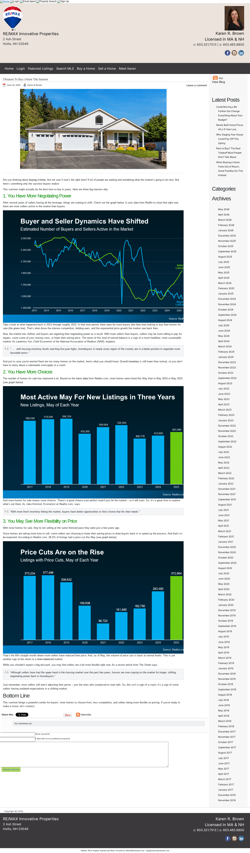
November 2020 (227, 552)
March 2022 (224, 473)
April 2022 (223, 467)
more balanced (45, 659)
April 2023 (223, 404)
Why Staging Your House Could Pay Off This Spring (229, 139)
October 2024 (225, 309)
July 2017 (223, 758)
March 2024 (225, 346)
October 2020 (225, 557)
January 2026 (225, 230)
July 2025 (223, 261)
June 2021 (224, 515)
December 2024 (227, 298)
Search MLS (65, 68)
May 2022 (223, 462)
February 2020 (226, 599)
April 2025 (223, 277)
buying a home (37, 179)
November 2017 (227, 736)
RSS (221, 78)
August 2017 (225, 752)
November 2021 (227, 494)
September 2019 (227, 626)
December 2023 (227, 362)
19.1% (52, 537)
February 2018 (226, 726)
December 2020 (227, 547)
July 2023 (223, 388)
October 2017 (225, 742)
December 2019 (227, 610)
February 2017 (226, 784)
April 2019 (223, 652)
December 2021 (227, 488)
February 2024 (226, 351)
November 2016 (227, 800)
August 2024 (225, 320)
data (85, 378)
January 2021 (225, 541)
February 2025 (226, 288)
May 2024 (223, 335)
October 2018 (225, 684)
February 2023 (226, 414)
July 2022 (223, 451)
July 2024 (223, 325)
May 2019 (223, 647)
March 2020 (225, 594)
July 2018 (223, 699)
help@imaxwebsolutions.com (157, 850)
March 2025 (224, 283)
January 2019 (225, 668)
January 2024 (226, 356)
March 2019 (224, 657)
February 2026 (226, 225)
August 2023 (225, 383)
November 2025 (227, 240)
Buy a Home (86, 68)
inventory (134, 361)
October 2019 (225, 620)
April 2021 (223, 525)
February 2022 (226, 478)
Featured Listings (40, 68)
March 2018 (224, 721)
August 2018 (225, 694)
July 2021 (223, 509)
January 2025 (225, 293)
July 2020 (223, 573)
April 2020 (223, 589)
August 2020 (225, 568)
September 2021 (227, 499)
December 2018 (227, 673)
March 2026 (224, 219)
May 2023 (223, 399)
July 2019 (223, 636)
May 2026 (223, 209)
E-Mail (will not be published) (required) (52, 738)
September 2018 (227, 689)
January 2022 (225, 483)
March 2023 (225, 409)
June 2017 (224, 763)
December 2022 (227, 425)
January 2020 (226, 604)
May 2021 (223, 520)
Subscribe (85, 714)
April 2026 (223, 214)
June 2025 (224, 267)
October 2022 (225, 436)
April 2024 (223, 341)
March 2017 (224, 779)
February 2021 (226, 536)
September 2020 (227, 562)
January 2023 (226, 420)
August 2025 (225, 256)
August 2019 (225, 631)
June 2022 (224, 457)
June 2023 (224, 393)
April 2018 (223, 715)
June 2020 (224, 578)
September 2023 (227, 378)
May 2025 (223, 272)
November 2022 (227, 430)
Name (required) (42, 734)
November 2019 (227, 615)
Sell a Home (107, 68)
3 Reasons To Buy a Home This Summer (25, 79)
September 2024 (227, 314)
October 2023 (225, 372)
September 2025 (227, 251)
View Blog (218, 82)
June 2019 (224, 642)
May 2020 (223, 583)
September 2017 (227, 747)
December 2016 (227, 794)
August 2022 (225, 446)
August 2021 (225, 504)
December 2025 (227, 235)
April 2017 (223, 773)
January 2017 (225, 789)
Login (21, 68)
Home (9, 68)
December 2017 (227, 731)
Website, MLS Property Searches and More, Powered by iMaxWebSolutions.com (112, 850)
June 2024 (224, 330)
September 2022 (227, 441)
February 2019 (226, 663)
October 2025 (225, 246)
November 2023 (227, 367)
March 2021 (224, 531)
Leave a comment (197, 85)
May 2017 (223, 768)
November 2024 (227, 304)
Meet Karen (127, 68)
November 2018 (227, 678)
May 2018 (223, 710)
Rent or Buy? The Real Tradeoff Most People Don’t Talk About (229, 152)
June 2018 (224, 705)
